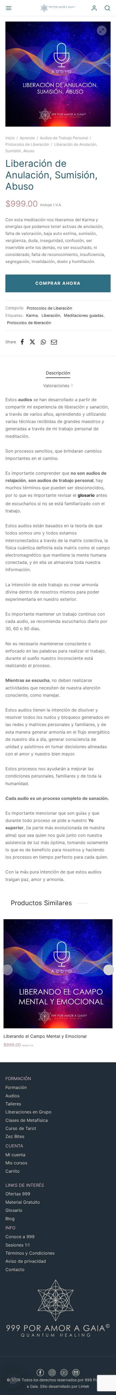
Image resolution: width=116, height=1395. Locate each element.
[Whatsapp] (43, 342)
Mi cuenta (15, 1154)
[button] (13, 1380)
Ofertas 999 (17, 1193)
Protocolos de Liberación (27, 144)
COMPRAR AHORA (58, 283)
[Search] (107, 8)
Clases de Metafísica (26, 1120)
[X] (32, 342)
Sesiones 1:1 (17, 1245)
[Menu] (8, 8)
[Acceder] (94, 8)
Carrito (12, 1171)
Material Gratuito (22, 1202)
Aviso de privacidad (25, 1261)
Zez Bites (14, 1136)
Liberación (51, 315)
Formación (16, 1087)
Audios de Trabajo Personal (64, 138)
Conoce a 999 (20, 1236)
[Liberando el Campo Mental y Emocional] (58, 973)
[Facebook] (22, 342)
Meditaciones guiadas (84, 315)
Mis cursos (16, 1162)
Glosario (13, 1210)
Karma (32, 315)
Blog (10, 1218)
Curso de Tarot (20, 1128)
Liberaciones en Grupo (28, 1112)
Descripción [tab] (58, 373)
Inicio (10, 138)
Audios (12, 1095)
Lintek (84, 1386)
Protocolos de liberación (29, 322)
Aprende (27, 138)
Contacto (15, 1269)
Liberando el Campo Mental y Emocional (45, 1036)
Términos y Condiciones (29, 1253)
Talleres (13, 1103)
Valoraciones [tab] (58, 385)
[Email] (54, 342)
